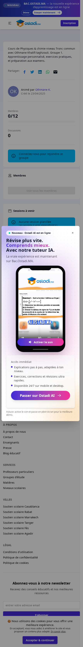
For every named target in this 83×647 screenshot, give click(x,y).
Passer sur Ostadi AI (37, 395)
